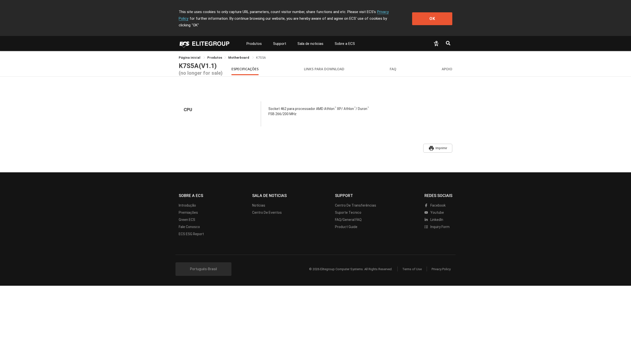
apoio (447, 69)
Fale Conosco (189, 227)
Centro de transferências (355, 205)
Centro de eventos (267, 212)
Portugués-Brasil (203, 269)
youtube (437, 212)
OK (432, 18)
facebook (438, 205)
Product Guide (346, 227)
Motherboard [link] (239, 57)
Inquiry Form (440, 227)
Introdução (187, 205)
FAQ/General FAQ (348, 220)
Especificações (245, 69)
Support (279, 43)
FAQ (393, 69)
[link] (214, 57)
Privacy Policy (441, 269)
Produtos (254, 43)
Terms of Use (412, 269)
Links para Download (324, 69)
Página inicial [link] (190, 57)
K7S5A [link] (261, 57)
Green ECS (187, 220)
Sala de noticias (310, 43)
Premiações (188, 212)
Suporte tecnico (348, 212)
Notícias (258, 205)
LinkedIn (436, 220)
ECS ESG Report (191, 234)
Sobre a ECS (345, 43)
